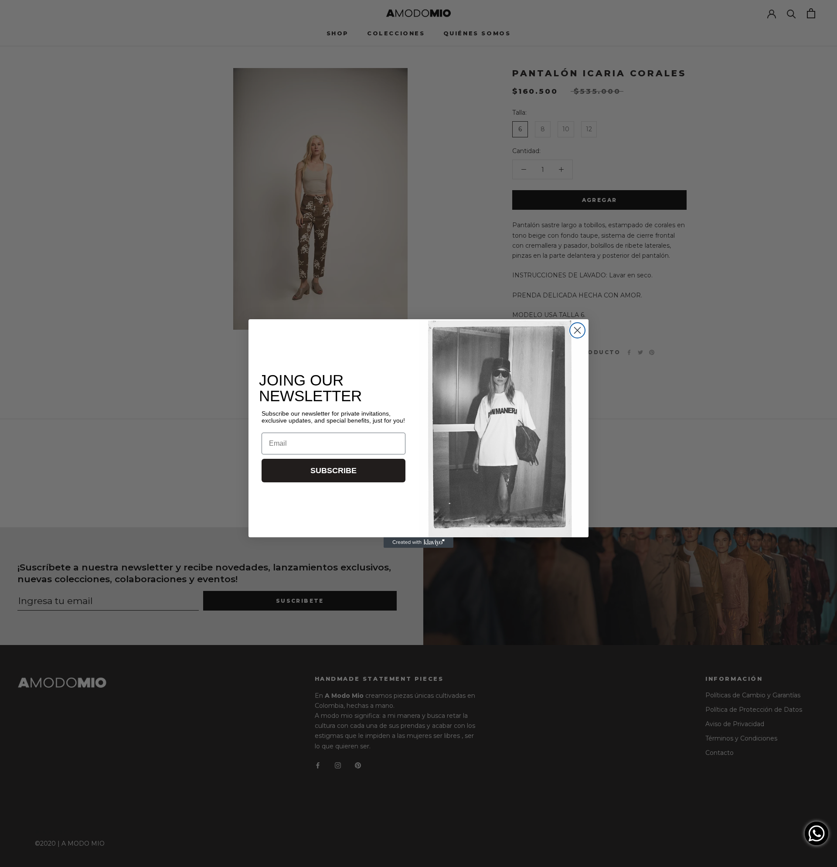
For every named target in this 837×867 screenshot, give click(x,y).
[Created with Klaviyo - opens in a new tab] (418, 542)
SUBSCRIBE (333, 470)
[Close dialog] (577, 330)
